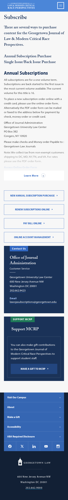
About (10, 407)
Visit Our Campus (16, 397)
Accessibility (14, 426)
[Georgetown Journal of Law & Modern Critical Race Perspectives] (34, 5)
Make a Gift (13, 416)
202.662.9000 (34, 487)
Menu (60, 5)
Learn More (31, 175)
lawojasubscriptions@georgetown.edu (33, 302)
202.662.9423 (18, 290)
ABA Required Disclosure (21, 436)
